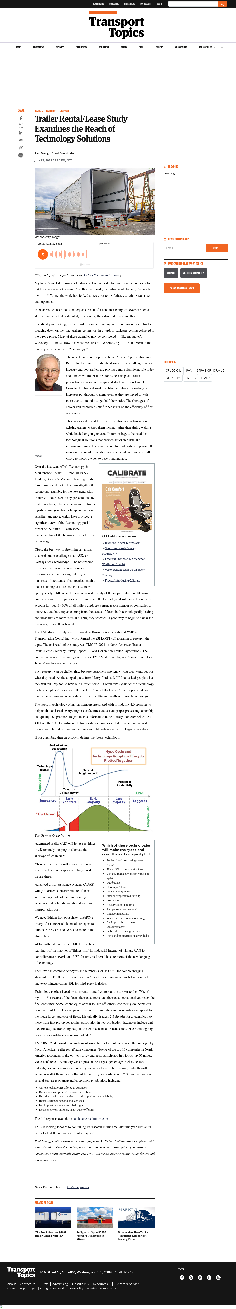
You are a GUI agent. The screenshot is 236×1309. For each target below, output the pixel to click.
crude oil (173, 370)
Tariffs (190, 378)
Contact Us (28, 1284)
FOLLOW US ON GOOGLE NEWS (182, 288)
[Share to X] (21, 126)
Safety (124, 47)
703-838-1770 (123, 1272)
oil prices (173, 378)
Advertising (98, 4)
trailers (84, 1187)
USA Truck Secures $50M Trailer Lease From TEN (50, 1234)
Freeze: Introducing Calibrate (122, 580)
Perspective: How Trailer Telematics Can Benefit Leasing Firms (133, 1235)
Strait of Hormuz (210, 370)
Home (18, 47)
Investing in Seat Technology (122, 543)
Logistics (159, 47)
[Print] (21, 155)
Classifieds (129, 4)
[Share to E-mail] (21, 140)
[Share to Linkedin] (21, 133)
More (222, 48)
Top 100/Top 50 (205, 47)
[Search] (222, 4)
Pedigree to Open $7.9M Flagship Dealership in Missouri (91, 1235)
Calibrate (73, 1187)
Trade (205, 378)
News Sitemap (108, 1288)
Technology (81, 47)
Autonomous (181, 47)
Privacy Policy (75, 1288)
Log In (159, 4)
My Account (146, 4)
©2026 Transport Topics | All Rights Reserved (35, 1288)
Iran (188, 370)
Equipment (104, 47)
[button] (21, 148)
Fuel (141, 47)
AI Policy (91, 1288)
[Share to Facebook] (21, 119)
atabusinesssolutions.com (91, 1118)
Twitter (191, 1277)
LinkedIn (209, 1277)
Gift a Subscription (195, 273)
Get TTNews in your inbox (101, 274)
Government (38, 47)
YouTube (200, 1277)
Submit (217, 248)
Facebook (182, 1277)
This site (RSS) (218, 1277)
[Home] (118, 25)
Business (60, 47)
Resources (101, 1284)
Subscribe (114, 4)
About (11, 1284)
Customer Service (127, 1284)
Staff (45, 1284)
